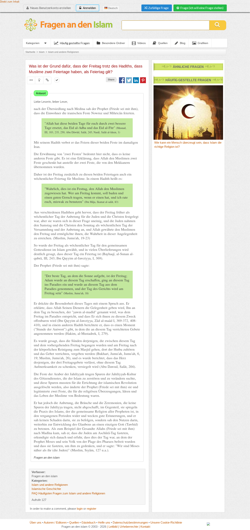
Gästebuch (88, 522)
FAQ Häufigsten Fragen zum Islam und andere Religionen (68, 493)
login (80, 508)
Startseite (30, 52)
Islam (42, 52)
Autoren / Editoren (55, 522)
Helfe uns (104, 522)
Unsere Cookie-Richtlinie (166, 522)
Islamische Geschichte (46, 488)
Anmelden (89, 8)
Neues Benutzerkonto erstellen (50, 8)
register (91, 508)
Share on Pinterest (143, 80)
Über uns (35, 522)
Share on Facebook (122, 80)
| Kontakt (144, 526)
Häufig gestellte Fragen (75, 43)
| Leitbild (112, 526)
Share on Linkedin (136, 80)
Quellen (74, 522)
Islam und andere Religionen (63, 52)
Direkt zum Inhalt (9, 1)
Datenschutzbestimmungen (130, 522)
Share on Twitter (129, 80)
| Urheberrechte (128, 526)
